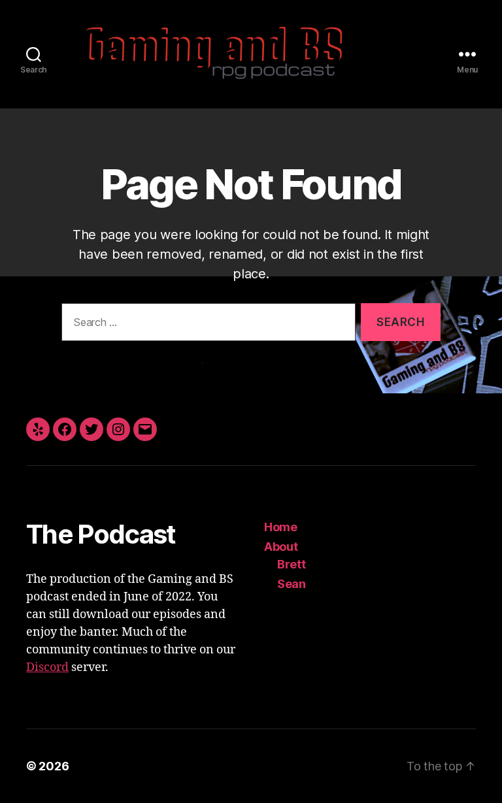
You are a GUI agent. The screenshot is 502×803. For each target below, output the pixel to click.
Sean (291, 584)
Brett (291, 564)
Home (280, 527)
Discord (47, 667)
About (281, 546)
